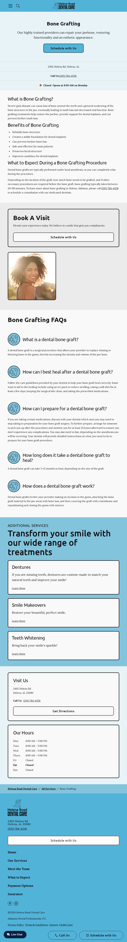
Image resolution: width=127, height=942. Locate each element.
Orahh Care (66, 924)
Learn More (18, 588)
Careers (53, 924)
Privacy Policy (16, 924)
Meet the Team (19, 869)
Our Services (17, 860)
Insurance (15, 894)
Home (12, 852)
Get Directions (63, 711)
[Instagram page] (16, 903)
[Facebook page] (10, 903)
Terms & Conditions (36, 924)
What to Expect (19, 877)
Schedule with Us (64, 48)
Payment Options (20, 886)
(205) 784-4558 (68, 75)
